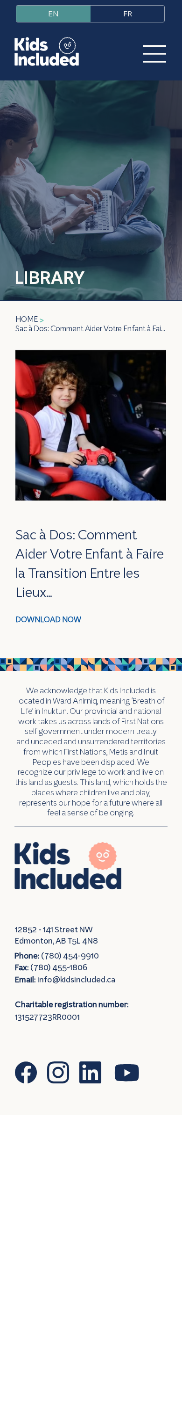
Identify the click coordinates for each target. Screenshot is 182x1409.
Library (49, 277)
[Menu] (148, 53)
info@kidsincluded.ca (76, 979)
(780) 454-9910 (56, 955)
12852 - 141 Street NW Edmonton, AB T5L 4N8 (56, 935)
